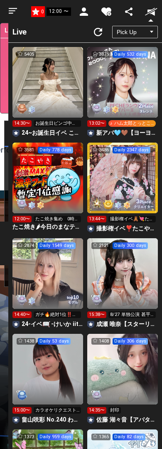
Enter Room (48, 90)
